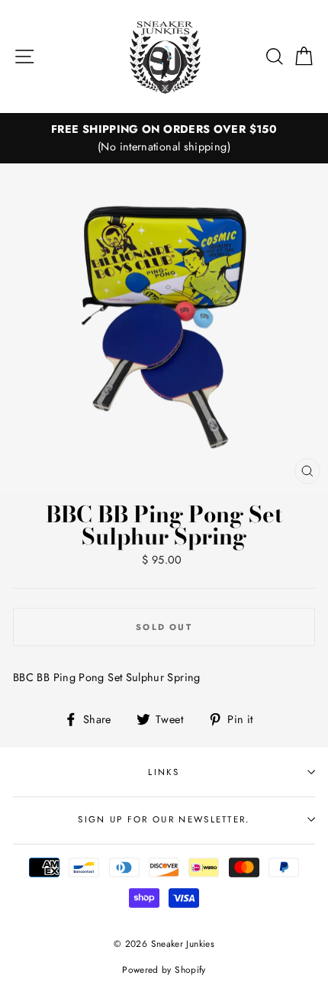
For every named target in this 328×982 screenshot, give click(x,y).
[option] (164, 138)
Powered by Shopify (164, 969)
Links (164, 772)
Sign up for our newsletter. (163, 819)
